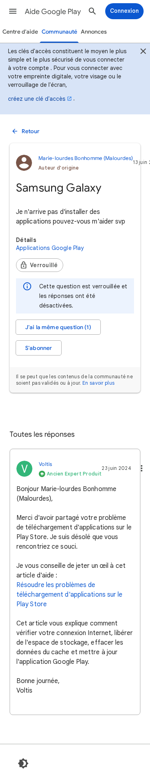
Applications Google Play (50, 248)
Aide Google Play (53, 11)
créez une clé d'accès (36, 98)
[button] (12, 11)
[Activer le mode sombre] (23, 763)
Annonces (94, 31)
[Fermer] (143, 52)
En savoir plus (98, 383)
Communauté (59, 31)
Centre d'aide (20, 31)
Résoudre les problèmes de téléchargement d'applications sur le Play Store (69, 594)
